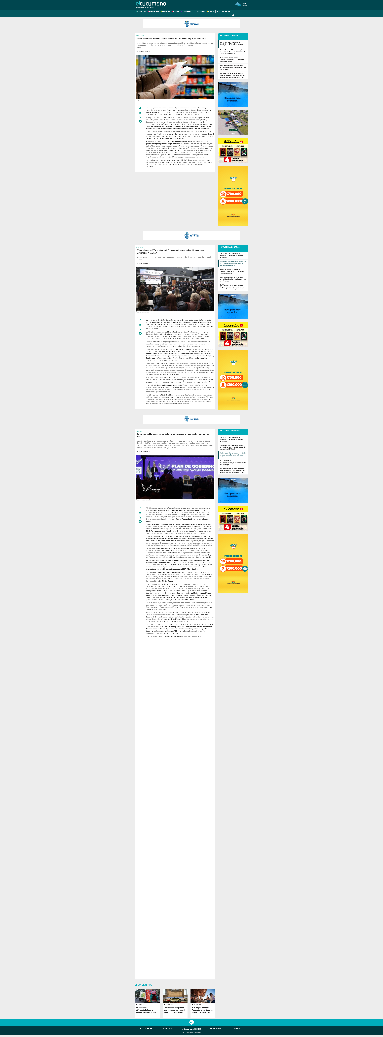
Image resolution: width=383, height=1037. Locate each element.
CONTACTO (167, 1029)
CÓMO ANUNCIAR (214, 1028)
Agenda (211, 11)
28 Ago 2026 (141, 1004)
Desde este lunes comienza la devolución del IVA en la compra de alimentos (231, 44)
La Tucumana (200, 11)
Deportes (166, 11)
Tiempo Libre (154, 11)
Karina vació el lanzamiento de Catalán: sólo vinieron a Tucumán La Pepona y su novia (232, 59)
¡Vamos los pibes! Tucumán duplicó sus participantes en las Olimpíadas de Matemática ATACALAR (232, 52)
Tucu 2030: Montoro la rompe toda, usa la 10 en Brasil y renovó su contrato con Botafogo (233, 67)
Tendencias (187, 11)
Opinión (176, 11)
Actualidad (141, 11)
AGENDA (237, 1028)
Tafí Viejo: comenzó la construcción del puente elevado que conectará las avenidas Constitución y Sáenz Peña (232, 75)
